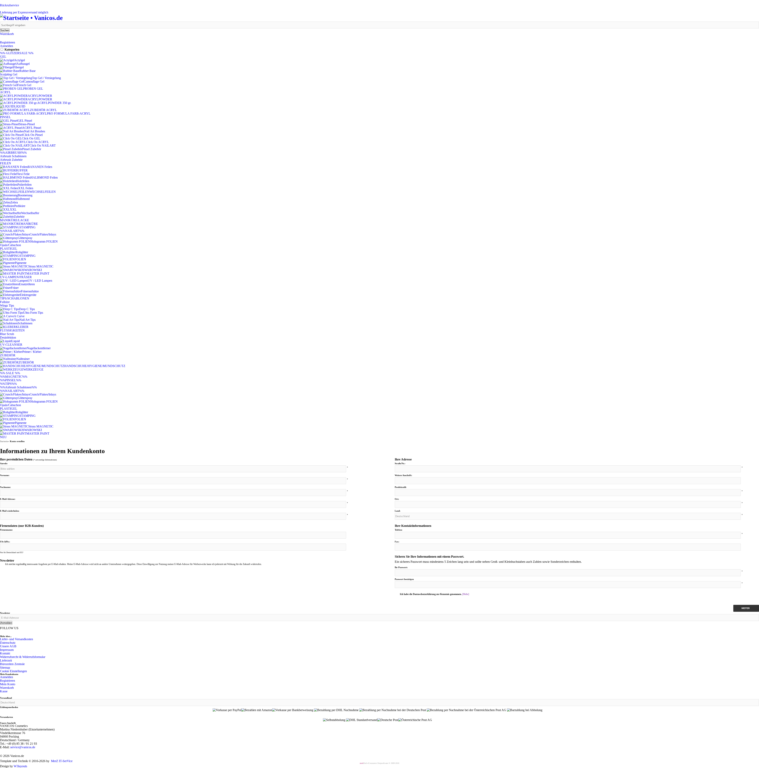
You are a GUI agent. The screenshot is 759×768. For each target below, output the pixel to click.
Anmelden (6, 46)
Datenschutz (7, 642)
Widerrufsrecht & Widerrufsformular (22, 657)
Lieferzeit (6, 660)
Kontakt (5, 653)
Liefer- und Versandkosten (16, 639)
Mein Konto (7, 684)
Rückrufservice (9, 5)
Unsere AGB (8, 646)
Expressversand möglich (24, 12)
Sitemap (5, 667)
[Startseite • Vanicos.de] (31, 17)
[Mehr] (465, 594)
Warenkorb (7, 34)
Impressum (7, 649)
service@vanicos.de (22, 747)
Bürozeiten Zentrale (12, 664)
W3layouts (20, 766)
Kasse (4, 691)
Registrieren (7, 42)
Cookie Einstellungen (13, 671)
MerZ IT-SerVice (62, 761)
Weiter (746, 608)
